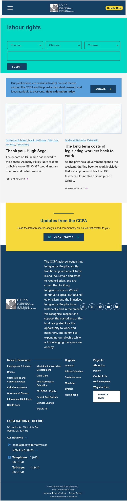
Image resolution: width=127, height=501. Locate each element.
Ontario (69, 388)
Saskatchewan (73, 377)
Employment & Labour (16, 139)
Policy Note (53, 139)
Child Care (42, 375)
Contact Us (100, 376)
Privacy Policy (75, 493)
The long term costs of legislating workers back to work (89, 150)
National (69, 365)
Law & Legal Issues (37, 139)
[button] (25, 45)
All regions (15, 437)
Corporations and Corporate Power (16, 379)
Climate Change (45, 402)
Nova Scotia (71, 394)
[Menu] (10, 8)
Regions (70, 360)
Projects (98, 360)
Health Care (13, 405)
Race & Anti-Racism (47, 397)
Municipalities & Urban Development (49, 368)
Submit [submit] (17, 66)
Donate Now (114, 8)
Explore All (42, 408)
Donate (100, 88)
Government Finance (18, 393)
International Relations (19, 399)
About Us (99, 365)
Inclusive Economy (17, 387)
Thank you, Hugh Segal (26, 150)
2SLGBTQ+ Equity (46, 391)
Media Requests (101, 381)
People (97, 370)
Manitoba (70, 383)
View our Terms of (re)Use (55, 493)
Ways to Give (101, 387)
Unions (11, 372)
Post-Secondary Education (45, 383)
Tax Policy (10, 144)
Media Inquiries (23, 450)
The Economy (22, 144)
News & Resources (18, 360)
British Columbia (74, 371)
